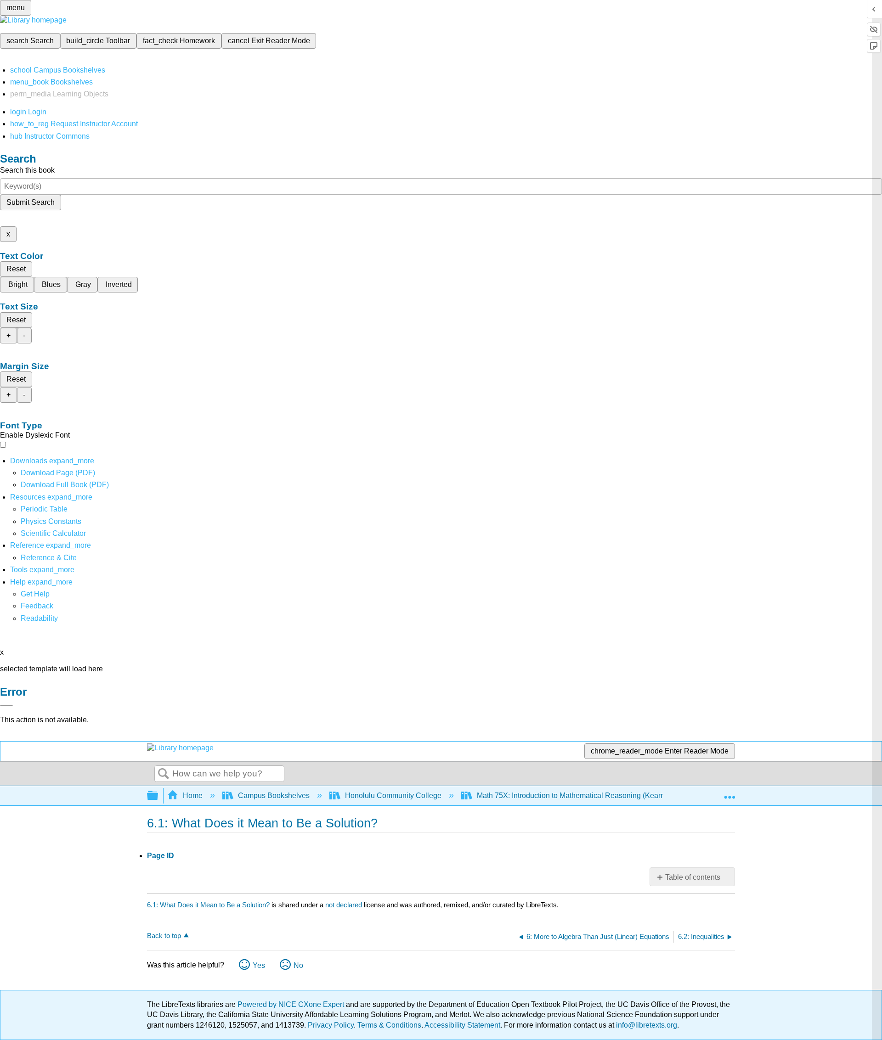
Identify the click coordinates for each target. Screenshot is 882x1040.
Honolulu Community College (393, 795)
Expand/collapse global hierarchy (158, 796)
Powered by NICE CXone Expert (291, 1004)
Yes (259, 965)
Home (192, 795)
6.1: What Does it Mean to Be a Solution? (208, 905)
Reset (16, 269)
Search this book (27, 170)
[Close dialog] (6, 705)
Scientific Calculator (53, 533)
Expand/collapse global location (729, 793)
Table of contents (692, 877)
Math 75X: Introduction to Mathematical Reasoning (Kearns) (574, 795)
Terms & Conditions (389, 1025)
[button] (37, 606)
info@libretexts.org (645, 1025)
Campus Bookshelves (273, 795)
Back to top (164, 935)
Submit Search (30, 202)
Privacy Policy (331, 1025)
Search (163, 774)
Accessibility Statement (462, 1025)
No (298, 965)
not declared (344, 905)
